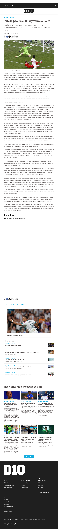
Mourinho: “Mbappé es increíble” (15, 335)
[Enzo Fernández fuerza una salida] (29, 395)
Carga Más (29, 457)
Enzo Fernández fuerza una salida (28, 403)
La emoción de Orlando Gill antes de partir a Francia (28, 439)
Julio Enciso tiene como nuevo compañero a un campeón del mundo (22, 352)
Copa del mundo (14, 304)
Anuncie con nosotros (27, 478)
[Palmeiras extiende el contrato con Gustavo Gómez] (46, 429)
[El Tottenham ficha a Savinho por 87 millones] (46, 395)
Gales (22, 304)
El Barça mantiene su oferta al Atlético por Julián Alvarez (19, 367)
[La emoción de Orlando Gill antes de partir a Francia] (29, 429)
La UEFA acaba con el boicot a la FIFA (14, 359)
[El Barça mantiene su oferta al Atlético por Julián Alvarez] (51, 366)
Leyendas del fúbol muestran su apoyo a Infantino (10, 404)
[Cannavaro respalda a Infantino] (51, 345)
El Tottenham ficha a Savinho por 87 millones (45, 403)
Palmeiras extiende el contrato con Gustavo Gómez (45, 439)
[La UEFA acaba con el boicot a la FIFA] (51, 359)
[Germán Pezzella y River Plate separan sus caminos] (51, 374)
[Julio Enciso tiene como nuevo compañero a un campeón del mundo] (51, 352)
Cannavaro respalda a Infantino (13, 345)
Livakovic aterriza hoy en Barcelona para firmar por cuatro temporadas (12, 439)
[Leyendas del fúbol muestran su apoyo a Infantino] (12, 395)
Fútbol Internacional (9, 17)
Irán (6, 304)
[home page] (29, 11)
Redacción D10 (20, 347)
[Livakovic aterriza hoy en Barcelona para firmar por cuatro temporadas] (12, 429)
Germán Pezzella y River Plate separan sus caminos (18, 374)
